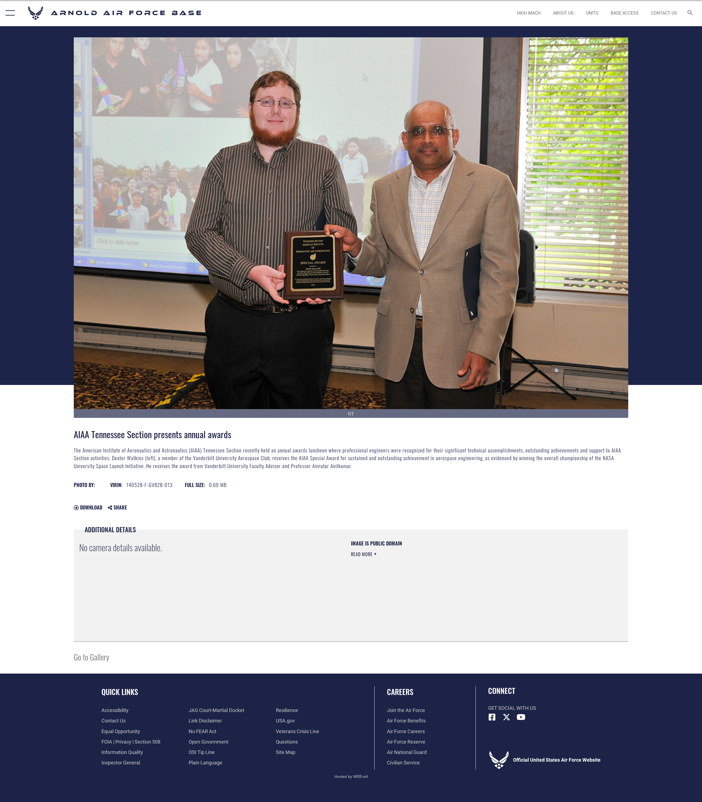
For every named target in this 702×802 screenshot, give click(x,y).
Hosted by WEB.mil (351, 776)
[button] (9, 13)
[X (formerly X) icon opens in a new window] (506, 717)
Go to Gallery (91, 657)
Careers (400, 691)
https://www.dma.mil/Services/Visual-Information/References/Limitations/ (415, 581)
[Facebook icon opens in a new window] (492, 717)
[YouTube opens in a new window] (521, 717)
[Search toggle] (690, 13)
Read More (362, 554)
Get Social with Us (512, 708)
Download (90, 507)
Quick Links (119, 691)
